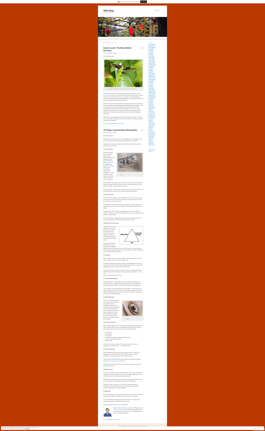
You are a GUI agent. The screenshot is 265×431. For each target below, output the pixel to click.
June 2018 (151, 101)
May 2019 (151, 85)
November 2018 (152, 94)
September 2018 (152, 97)
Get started (143, 1)
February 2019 (152, 89)
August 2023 (151, 48)
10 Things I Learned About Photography (120, 130)
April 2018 (151, 104)
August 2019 (151, 80)
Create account (152, 150)
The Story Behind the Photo (112, 123)
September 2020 (152, 64)
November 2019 (152, 76)
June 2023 (151, 51)
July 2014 (151, 110)
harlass (115, 53)
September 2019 (152, 79)
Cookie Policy (27, 428)
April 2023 (151, 54)
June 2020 (151, 69)
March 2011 (151, 143)
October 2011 (151, 136)
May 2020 (151, 70)
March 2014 (151, 111)
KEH (140, 189)
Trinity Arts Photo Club (108, 38)
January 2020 (151, 75)
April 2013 (151, 121)
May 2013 (151, 120)
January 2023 (151, 59)
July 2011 (151, 139)
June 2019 (151, 83)
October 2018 (151, 95)
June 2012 (151, 127)
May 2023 (151, 53)
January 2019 (151, 91)
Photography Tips (110, 419)
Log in (150, 151)
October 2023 (151, 45)
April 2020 (151, 72)
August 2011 (151, 137)
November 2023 (152, 44)
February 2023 (152, 57)
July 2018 (151, 99)
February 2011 (152, 145)
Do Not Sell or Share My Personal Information (137, 426)
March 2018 (151, 105)
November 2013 (152, 117)
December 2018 (152, 92)
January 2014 (151, 114)
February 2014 (152, 113)
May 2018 (151, 102)
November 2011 (152, 134)
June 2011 (151, 140)
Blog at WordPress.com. (123, 426)
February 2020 (152, 73)
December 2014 (152, 107)
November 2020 (152, 62)
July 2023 (151, 50)
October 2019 (151, 78)
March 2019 (151, 88)
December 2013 (152, 115)
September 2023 (152, 47)
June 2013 (151, 118)
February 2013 (152, 123)
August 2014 (151, 108)
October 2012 (151, 126)
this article (130, 411)
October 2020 (151, 63)
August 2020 (151, 66)
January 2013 (151, 124)
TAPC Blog (108, 10)
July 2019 (151, 82)
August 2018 (151, 98)
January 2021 (151, 60)
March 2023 (151, 56)
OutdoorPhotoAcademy (112, 361)
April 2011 (151, 142)
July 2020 (151, 67)
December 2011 (152, 133)
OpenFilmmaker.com (119, 409)
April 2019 (151, 86)
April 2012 (151, 130)
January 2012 (151, 131)
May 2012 (151, 129)
